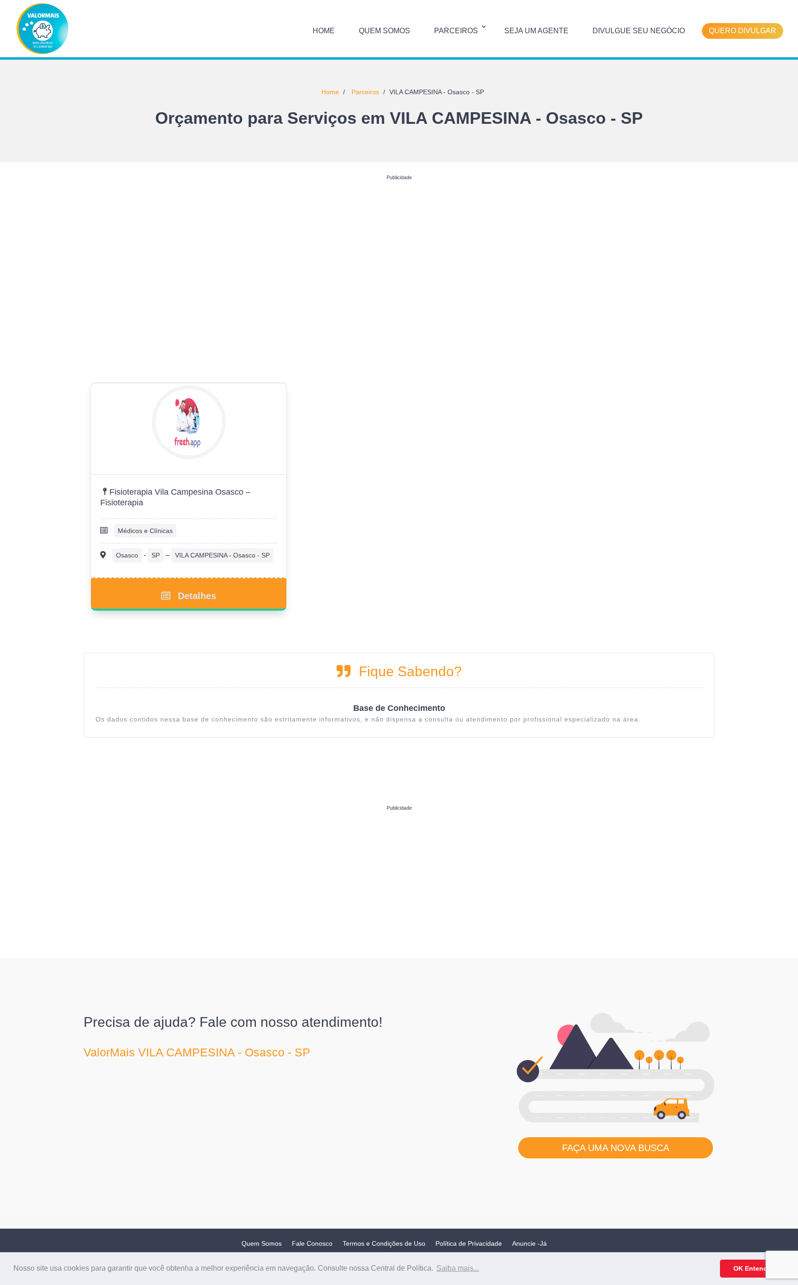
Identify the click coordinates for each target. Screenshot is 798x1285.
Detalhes (197, 596)
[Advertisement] (399, 249)
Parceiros (456, 31)
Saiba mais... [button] (457, 1268)
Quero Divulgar (742, 31)
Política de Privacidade (468, 1243)
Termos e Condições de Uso (384, 1243)
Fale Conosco (312, 1243)
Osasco (127, 555)
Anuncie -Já (529, 1243)
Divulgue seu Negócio (638, 31)
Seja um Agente (536, 31)
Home (324, 31)
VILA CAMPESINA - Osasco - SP (222, 555)
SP (155, 555)
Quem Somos (384, 31)
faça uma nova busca (615, 1148)
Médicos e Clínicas (145, 530)
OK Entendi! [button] (752, 1268)
